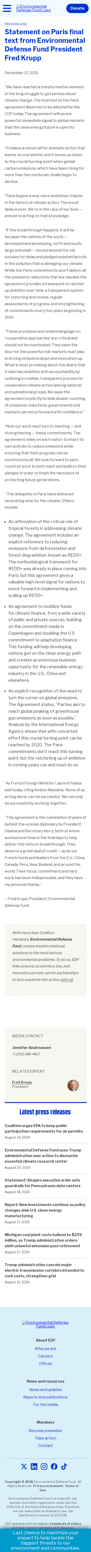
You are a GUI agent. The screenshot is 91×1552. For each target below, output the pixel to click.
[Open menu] (7, 8)
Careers (45, 1356)
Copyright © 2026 (19, 1481)
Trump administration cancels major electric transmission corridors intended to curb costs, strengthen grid (44, 1270)
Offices (45, 1363)
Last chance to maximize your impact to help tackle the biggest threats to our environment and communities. (45, 1540)
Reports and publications (45, 1397)
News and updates (45, 1390)
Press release (16, 24)
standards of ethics (65, 1523)
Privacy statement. (48, 1486)
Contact (45, 1445)
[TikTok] (64, 1466)
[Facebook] (54, 1466)
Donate (77, 8)
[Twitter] (24, 1466)
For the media (45, 1404)
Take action (45, 1438)
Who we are (45, 1348)
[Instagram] (44, 1466)
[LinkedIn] (34, 1466)
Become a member (45, 1431)
